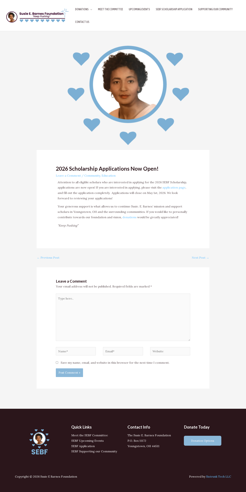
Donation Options (202, 440)
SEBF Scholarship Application (174, 9)
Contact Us (82, 21)
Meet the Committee (110, 9)
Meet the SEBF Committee (89, 435)
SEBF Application (83, 446)
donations (129, 217)
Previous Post (48, 257)
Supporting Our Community (215, 9)
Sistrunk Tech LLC (218, 476)
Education (109, 175)
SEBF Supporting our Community (94, 451)
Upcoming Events (139, 9)
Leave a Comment (68, 175)
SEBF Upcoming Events (87, 440)
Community (92, 175)
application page (173, 187)
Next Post (200, 257)
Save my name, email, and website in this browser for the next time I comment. (115, 362)
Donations (82, 9)
